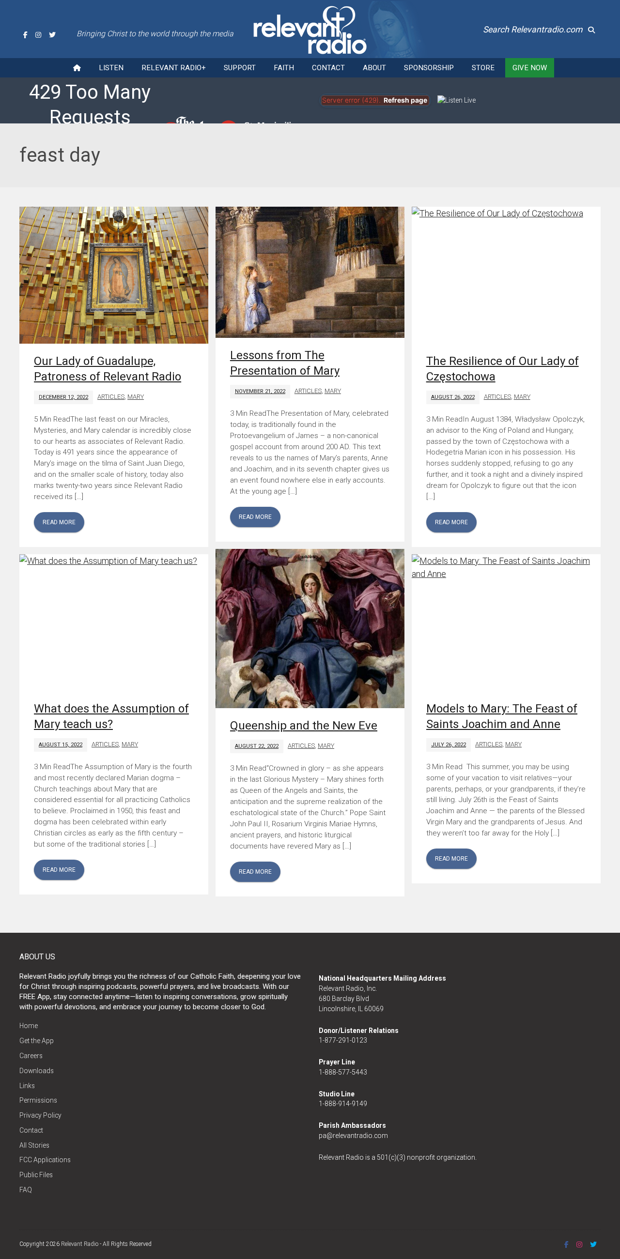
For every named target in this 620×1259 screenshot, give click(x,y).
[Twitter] (52, 35)
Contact (328, 67)
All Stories (34, 1145)
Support (240, 67)
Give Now (529, 67)
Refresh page (405, 100)
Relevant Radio (79, 1244)
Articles (110, 396)
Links (27, 1086)
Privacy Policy (40, 1115)
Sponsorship (429, 67)
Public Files (36, 1175)
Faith (284, 67)
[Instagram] (38, 35)
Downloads (36, 1071)
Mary (135, 396)
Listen (111, 67)
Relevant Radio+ (173, 67)
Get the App (36, 1041)
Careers (31, 1056)
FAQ (25, 1190)
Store (483, 67)
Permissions (38, 1100)
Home (28, 1026)
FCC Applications (45, 1160)
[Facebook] (25, 35)
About (374, 67)
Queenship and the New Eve (303, 725)
